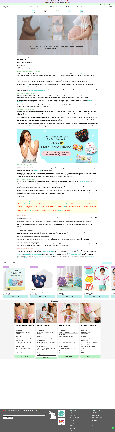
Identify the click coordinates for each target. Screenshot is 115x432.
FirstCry (24, 257)
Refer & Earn (72, 415)
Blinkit (36, 257)
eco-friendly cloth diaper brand (76, 80)
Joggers (55, 254)
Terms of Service (73, 426)
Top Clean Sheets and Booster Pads (37, 90)
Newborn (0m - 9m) (6, 3)
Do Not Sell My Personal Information (99, 418)
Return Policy (94, 420)
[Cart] (112, 7)
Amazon (88, 256)
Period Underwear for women (73, 254)
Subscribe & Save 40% (74, 417)
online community (84, 181)
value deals (64, 203)
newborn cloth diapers (47, 251)
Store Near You (95, 414)
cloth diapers (54, 250)
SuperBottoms (31, 250)
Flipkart (19, 257)
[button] (32, 6)
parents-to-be (37, 170)
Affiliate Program (73, 420)
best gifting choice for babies (43, 256)
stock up (59, 210)
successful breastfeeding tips (29, 119)
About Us (71, 412)
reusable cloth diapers (82, 73)
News (93, 425)
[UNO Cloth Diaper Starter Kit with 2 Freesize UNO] (15, 278)
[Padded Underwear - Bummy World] (69, 278)
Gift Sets (64, 206)
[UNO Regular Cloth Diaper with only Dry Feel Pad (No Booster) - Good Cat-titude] (42, 278)
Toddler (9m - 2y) (15, 3)
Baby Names (72, 414)
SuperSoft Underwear (37, 254)
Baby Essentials (83, 203)
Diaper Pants (71, 253)
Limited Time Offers (23, 201)
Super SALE (27, 203)
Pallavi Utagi (53, 73)
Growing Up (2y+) (22, 3)
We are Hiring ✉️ (95, 415)
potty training (27, 254)
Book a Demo (94, 412)
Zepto (27, 257)
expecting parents (32, 125)
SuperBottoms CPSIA (74, 423)
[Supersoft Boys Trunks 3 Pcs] (96, 278)
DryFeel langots (78, 253)
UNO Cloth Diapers (26, 86)
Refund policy (72, 428)
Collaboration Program (74, 422)
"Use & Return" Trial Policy (97, 417)
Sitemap (93, 423)
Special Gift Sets (33, 201)
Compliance (72, 430)
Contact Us (94, 422)
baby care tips (87, 238)
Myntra (92, 256)
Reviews (71, 425)
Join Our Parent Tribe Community (76, 418)
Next (113, 279)
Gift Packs (29, 210)
